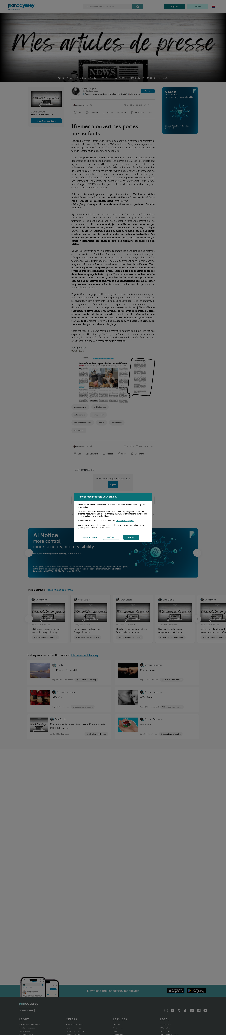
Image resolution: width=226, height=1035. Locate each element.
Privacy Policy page (125, 520)
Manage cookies (90, 537)
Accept (131, 537)
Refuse (110, 537)
